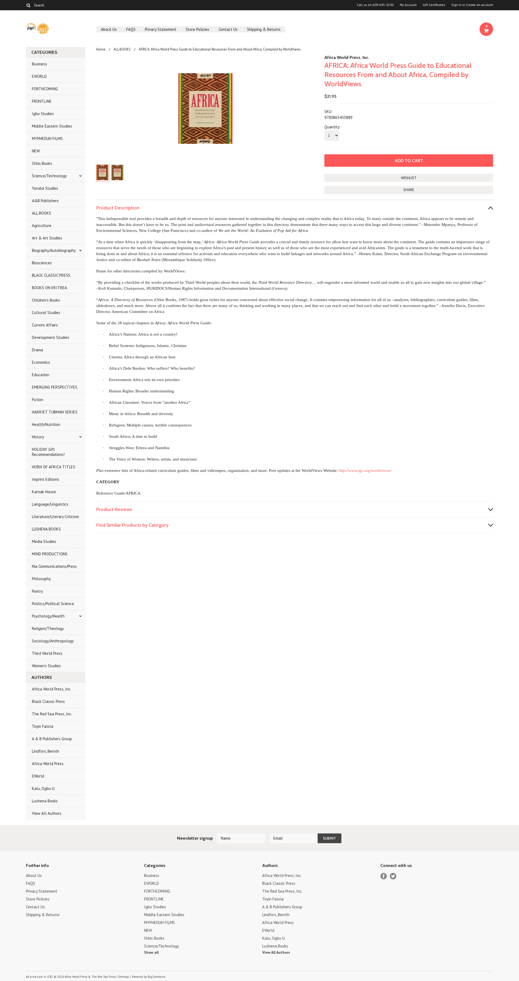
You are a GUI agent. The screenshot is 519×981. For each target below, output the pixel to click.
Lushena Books (45, 800)
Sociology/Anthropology (53, 640)
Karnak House (44, 491)
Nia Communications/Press (54, 566)
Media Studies (44, 541)
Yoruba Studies (45, 188)
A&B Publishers (45, 200)
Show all (151, 952)
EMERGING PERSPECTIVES (54, 387)
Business (39, 63)
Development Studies (50, 337)
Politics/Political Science (53, 603)
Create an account (479, 5)
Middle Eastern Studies (52, 126)
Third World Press (47, 653)
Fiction (37, 399)
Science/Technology (49, 175)
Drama (37, 349)
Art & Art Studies (47, 238)
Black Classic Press (48, 701)
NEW (36, 151)
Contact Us (228, 29)
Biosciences (42, 262)
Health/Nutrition (46, 424)
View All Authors (46, 813)
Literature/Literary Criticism (55, 516)
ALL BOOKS (41, 213)
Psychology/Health (48, 616)
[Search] (28, 5)
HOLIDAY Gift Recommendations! (48, 452)
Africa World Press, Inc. (51, 689)
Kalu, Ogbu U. (43, 788)
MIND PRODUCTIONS (50, 553)
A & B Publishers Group (52, 738)
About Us (109, 29)
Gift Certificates (434, 5)
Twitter (393, 876)
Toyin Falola (42, 726)
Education (40, 374)
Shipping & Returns (264, 29)
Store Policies (197, 29)
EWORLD (39, 76)
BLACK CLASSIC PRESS (51, 275)
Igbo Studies (43, 113)
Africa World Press (48, 763)
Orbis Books (42, 163)
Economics (41, 362)
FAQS (130, 29)
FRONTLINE (42, 101)
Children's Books (46, 300)
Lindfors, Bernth (45, 751)
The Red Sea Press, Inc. (52, 713)
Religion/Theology (48, 628)
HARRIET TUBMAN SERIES (54, 412)
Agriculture (41, 225)
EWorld (38, 776)
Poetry (37, 591)
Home (100, 49)
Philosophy (41, 578)
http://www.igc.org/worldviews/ (365, 470)
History (38, 436)
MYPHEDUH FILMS (47, 138)
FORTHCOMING (45, 88)
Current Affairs (45, 325)
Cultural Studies (46, 312)
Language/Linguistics (50, 504)
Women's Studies (46, 665)
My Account (408, 5)
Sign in (456, 5)
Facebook (383, 876)
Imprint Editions (45, 479)
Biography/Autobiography (54, 250)
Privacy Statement (160, 29)
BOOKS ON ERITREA (49, 287)
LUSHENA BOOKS (46, 529)
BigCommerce (156, 977)
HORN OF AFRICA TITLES (53, 466)
